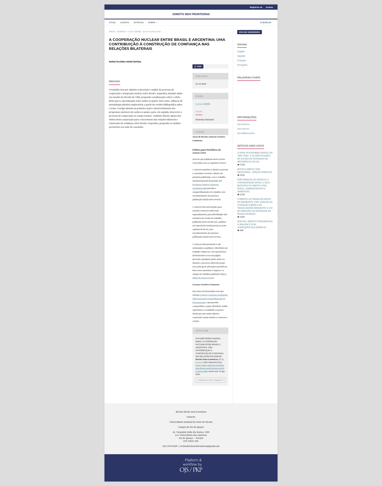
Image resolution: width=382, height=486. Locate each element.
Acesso (269, 7)
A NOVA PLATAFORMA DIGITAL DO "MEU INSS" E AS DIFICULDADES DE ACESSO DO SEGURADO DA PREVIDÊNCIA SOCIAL (254, 157)
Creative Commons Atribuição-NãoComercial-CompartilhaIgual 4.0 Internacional (210, 299)
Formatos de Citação (209, 380)
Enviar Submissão (249, 32)
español (241, 55)
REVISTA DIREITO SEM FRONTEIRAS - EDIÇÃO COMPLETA (254, 170)
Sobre (152, 22)
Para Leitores (243, 124)
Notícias (139, 22)
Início (112, 31)
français (241, 60)
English (241, 51)
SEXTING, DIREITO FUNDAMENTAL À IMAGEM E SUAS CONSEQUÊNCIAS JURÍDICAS (255, 224)
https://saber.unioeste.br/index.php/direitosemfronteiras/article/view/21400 (209, 368)
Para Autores (243, 128)
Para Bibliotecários (246, 133)
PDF (199, 66)
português (242, 64)
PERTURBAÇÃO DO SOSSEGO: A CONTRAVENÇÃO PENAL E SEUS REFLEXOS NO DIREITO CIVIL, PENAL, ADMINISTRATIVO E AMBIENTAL (253, 185)
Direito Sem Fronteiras (191, 14)
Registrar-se (256, 7)
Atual (112, 22)
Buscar (266, 22)
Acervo (124, 22)
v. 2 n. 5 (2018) (134, 31)
